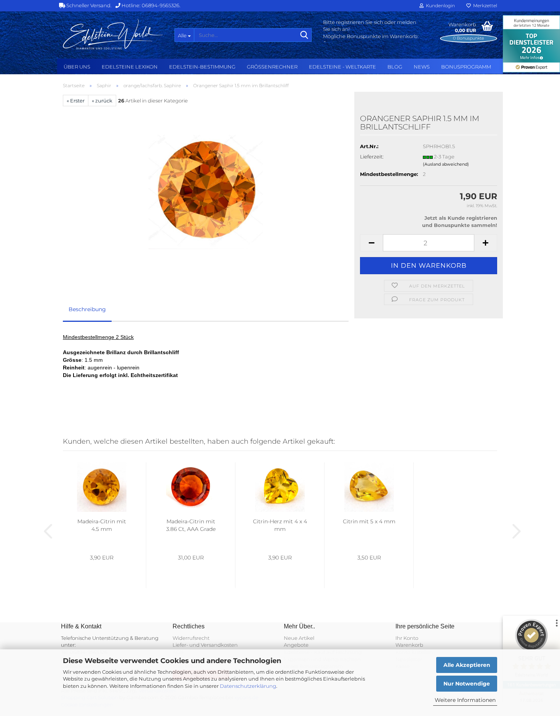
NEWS (422, 67)
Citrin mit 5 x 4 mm (369, 521)
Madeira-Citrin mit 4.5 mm (101, 525)
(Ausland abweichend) (446, 164)
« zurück (102, 100)
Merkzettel (484, 5)
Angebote (296, 645)
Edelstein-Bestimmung (202, 67)
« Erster (76, 100)
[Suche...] (304, 35)
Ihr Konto (406, 638)
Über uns (77, 67)
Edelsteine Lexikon (130, 67)
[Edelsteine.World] (113, 34)
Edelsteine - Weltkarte (342, 67)
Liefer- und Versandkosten (205, 645)
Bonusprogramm (466, 67)
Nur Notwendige (466, 683)
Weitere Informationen (465, 700)
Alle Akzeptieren (466, 665)
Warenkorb (409, 645)
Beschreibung (87, 309)
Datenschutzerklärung (248, 686)
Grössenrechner (272, 67)
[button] (371, 242)
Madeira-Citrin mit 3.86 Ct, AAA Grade (191, 525)
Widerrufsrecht (191, 638)
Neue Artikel (299, 638)
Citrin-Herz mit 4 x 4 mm (280, 525)
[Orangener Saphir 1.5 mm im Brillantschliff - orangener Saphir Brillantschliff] (206, 192)
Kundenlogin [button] (439, 5)
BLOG (394, 67)
